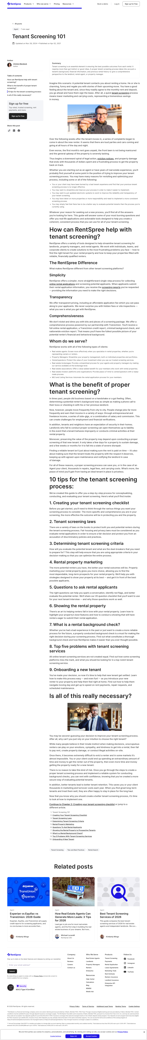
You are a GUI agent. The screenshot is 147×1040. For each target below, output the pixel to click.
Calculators (90, 982)
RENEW (88, 988)
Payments (108, 961)
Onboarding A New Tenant (63, 839)
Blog (87, 985)
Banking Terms (120, 1006)
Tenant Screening (111, 958)
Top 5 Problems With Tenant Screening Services (72, 836)
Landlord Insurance (112, 980)
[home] (14, 3)
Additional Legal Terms (105, 1006)
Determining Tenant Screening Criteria (68, 821)
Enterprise (89, 971)
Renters (89, 968)
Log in (116, 4)
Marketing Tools (110, 971)
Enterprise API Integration (110, 984)
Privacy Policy (75, 1006)
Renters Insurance (111, 977)
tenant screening (120, 93)
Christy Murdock (20, 64)
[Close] (144, 1032)
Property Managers (93, 964)
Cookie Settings (134, 1006)
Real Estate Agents (93, 958)
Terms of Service (88, 1006)
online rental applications (62, 284)
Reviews (70, 961)
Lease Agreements (111, 968)
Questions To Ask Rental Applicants (67, 827)
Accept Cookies (91, 1036)
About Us (70, 958)
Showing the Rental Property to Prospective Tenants (74, 830)
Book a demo (102, 4)
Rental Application (111, 964)
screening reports (111, 287)
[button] (29, 4)
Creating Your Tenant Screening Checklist (70, 815)
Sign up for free (131, 4)
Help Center (90, 979)
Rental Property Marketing (63, 824)
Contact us (71, 968)
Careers (70, 964)
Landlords (89, 961)
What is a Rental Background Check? (68, 833)
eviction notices (105, 158)
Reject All (73, 1036)
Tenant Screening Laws (62, 818)
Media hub (90, 991)
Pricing (57, 4)
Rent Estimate (110, 974)
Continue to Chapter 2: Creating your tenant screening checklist (82, 804)
